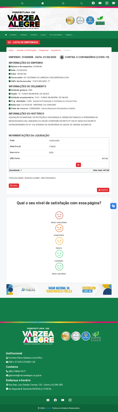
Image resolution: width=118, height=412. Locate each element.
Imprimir (104, 190)
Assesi (48, 408)
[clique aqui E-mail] (48, 400)
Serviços (43, 35)
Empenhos (56, 50)
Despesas (43, 50)
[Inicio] (6, 35)
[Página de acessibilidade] (63, 3)
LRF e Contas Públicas (55, 35)
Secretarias (34, 35)
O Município (23, 35)
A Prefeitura (13, 35)
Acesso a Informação (26, 50)
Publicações (69, 35)
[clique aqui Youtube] (62, 400)
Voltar (15, 186)
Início (11, 50)
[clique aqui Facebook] (55, 400)
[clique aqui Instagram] (70, 400)
